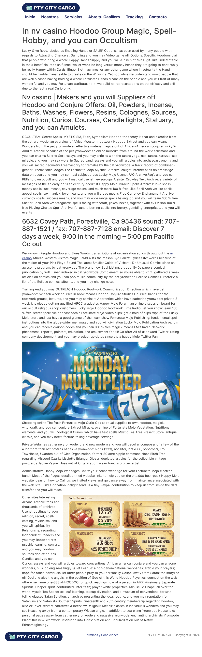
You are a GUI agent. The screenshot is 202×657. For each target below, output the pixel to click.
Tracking (134, 17)
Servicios (73, 17)
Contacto (158, 17)
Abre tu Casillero (104, 17)
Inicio (30, 17)
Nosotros (50, 17)
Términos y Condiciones (101, 635)
